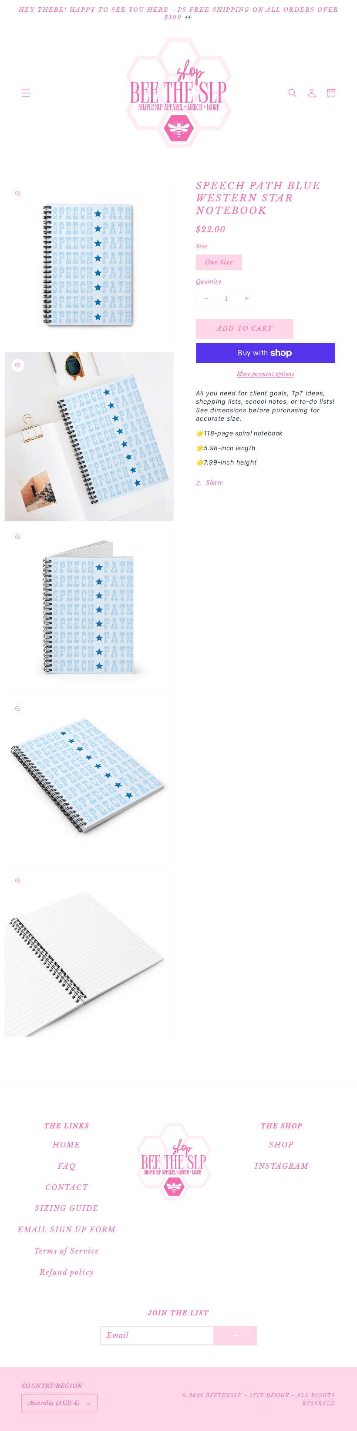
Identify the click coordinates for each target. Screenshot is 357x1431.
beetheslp (224, 1395)
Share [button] (214, 483)
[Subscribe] (235, 1335)
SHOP (281, 1144)
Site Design (270, 1395)
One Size (219, 262)
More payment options (265, 374)
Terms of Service (66, 1251)
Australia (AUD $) (54, 1403)
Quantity (208, 281)
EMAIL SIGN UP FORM (67, 1229)
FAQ (67, 1166)
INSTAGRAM (282, 1166)
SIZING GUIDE (67, 1208)
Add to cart (245, 328)
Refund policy (67, 1272)
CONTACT (66, 1187)
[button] (26, 93)
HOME (67, 1144)
